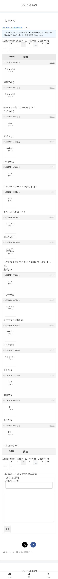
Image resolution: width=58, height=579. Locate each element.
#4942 (52, 217)
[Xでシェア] (25, 544)
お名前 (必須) (12, 481)
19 (42, 44)
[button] (52, 444)
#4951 (52, 350)
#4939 (52, 192)
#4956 (52, 401)
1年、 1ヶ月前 (23, 35)
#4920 (52, 63)
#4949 (52, 325)
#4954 (52, 375)
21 (5, 48)
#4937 (52, 167)
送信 (7, 529)
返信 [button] (18, 63)
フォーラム (6, 28)
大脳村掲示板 (17, 28)
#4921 (52, 88)
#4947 (52, 300)
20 (48, 44)
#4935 (52, 142)
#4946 (52, 275)
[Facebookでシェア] (33, 544)
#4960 (52, 426)
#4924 (52, 117)
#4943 (52, 242)
